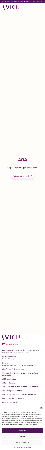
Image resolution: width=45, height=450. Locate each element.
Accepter (22, 430)
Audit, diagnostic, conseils (12, 390)
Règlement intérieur (9, 356)
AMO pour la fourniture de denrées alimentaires (21, 387)
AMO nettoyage (8, 383)
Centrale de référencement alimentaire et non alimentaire (20, 374)
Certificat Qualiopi (8, 359)
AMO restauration (9, 379)
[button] (42, 408)
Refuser (22, 436)
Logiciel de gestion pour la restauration (17, 365)
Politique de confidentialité (22, 447)
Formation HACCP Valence (13, 398)
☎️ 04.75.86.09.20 (12, 344)
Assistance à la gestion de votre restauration (19, 394)
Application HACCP (10, 402)
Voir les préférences (22, 442)
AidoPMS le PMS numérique (13, 369)
